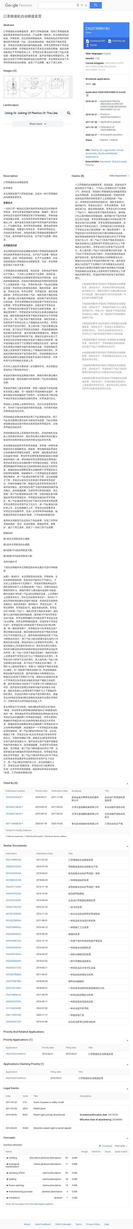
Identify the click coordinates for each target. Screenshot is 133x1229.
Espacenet (105, 161)
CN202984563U (13, 927)
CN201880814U (13, 994)
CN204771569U (13, 886)
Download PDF (97, 41)
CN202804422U (13, 934)
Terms (79, 1224)
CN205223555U (13, 1001)
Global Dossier (119, 161)
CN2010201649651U (16, 1054)
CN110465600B (13, 1008)
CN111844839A (14, 823)
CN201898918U (13, 859)
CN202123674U (13, 907)
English (107, 53)
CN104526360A (13, 873)
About (27, 1224)
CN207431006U (13, 988)
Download (106, 1146)
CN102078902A (13, 974)
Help (106, 1224)
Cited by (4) (96, 150)
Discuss (90, 165)
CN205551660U (13, 954)
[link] (11, 1158)
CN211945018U (13, 1015)
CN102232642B (13, 900)
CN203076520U (13, 866)
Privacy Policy (93, 1224)
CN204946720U (13, 1021)
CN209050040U (13, 961)
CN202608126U (13, 940)
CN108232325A (13, 880)
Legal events (109, 150)
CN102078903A (13, 920)
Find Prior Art (118, 41)
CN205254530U (13, 947)
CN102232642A (14, 797)
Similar (93, 45)
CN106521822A (14, 807)
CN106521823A (14, 813)
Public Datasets (63, 1224)
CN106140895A (13, 913)
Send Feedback (43, 1224)
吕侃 (97, 58)
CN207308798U (13, 981)
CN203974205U (13, 893)
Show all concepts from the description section (29, 1204)
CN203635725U (13, 967)
